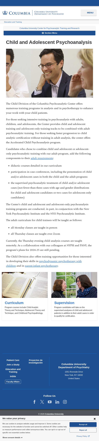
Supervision (74, 296)
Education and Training (13, 22)
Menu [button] (90, 12)
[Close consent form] (95, 419)
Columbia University (54, 414)
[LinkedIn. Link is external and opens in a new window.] (57, 402)
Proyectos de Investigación (36, 361)
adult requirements (42, 158)
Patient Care (13, 360)
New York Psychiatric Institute (26, 345)
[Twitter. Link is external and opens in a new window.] (42, 402)
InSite (13, 376)
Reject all (83, 430)
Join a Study (13, 364)
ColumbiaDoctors (73, 344)
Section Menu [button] (50, 33)
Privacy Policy (82, 436)
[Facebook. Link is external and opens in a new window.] (34, 402)
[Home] (33, 13)
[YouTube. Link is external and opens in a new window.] (50, 402)
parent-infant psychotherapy (41, 265)
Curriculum (25, 296)
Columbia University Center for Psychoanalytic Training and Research (49, 28)
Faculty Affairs (13, 382)
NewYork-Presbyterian (73, 335)
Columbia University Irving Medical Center (49, 3)
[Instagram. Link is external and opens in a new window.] (65, 402)
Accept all (83, 424)
